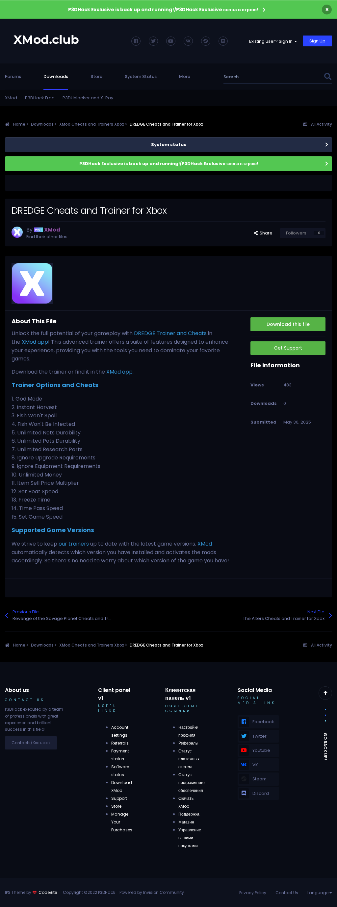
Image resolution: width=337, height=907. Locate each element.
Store (96, 76)
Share (265, 233)
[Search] (327, 76)
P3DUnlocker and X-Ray (88, 98)
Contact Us (286, 892)
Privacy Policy (252, 892)
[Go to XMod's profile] (17, 232)
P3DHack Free (40, 98)
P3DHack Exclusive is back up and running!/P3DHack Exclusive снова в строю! (163, 9)
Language (318, 892)
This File (306, 77)
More (184, 76)
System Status (141, 76)
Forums (13, 76)
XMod (11, 98)
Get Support (288, 348)
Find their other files (46, 236)
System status (168, 144)
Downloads (55, 76)
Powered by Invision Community (151, 892)
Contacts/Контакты (31, 743)
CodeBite (48, 892)
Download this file (288, 324)
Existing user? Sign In (272, 41)
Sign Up (317, 41)
